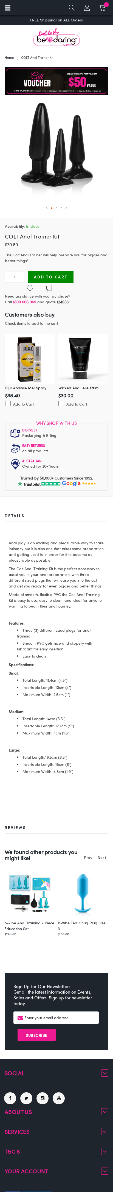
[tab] (56, 517)
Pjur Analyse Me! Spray (25, 387)
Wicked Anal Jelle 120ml (78, 387)
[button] (46, 208)
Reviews (15, 827)
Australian (31, 461)
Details (15, 515)
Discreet (29, 430)
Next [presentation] (102, 857)
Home (9, 57)
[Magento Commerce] (56, 37)
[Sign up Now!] (56, 93)
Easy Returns (33, 445)
